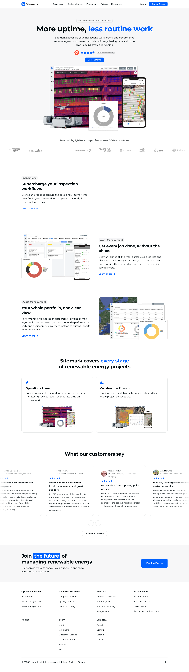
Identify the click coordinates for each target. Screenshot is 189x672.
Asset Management (34, 302)
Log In (143, 4)
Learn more (29, 208)
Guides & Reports (68, 639)
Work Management (111, 240)
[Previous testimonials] (91, 523)
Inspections (29, 178)
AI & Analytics (103, 601)
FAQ (61, 649)
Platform (91, 4)
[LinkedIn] (166, 662)
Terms (81, 662)
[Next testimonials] (98, 523)
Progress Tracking (68, 596)
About (100, 625)
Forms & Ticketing (106, 606)
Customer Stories (68, 635)
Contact (101, 639)
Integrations (103, 611)
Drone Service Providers (146, 611)
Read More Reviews (94, 533)
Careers (100, 635)
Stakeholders (75, 4)
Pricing (104, 4)
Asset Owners (141, 596)
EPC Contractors (142, 601)
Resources (116, 4)
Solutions (58, 4)
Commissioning (67, 606)
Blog (61, 625)
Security (101, 630)
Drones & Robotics (106, 596)
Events (62, 644)
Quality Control (66, 601)
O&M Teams (140, 606)
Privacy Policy (68, 662)
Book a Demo (158, 4)
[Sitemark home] (29, 4)
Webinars (64, 630)
